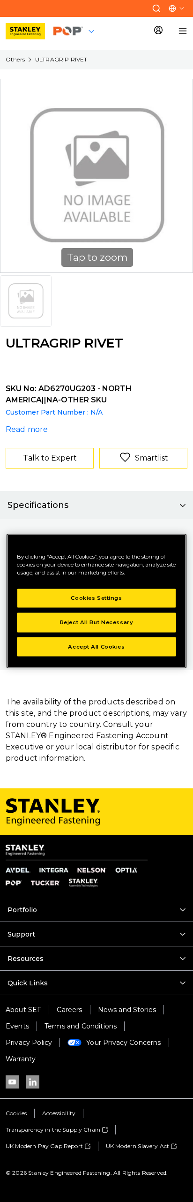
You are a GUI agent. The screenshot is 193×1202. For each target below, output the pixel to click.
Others (15, 59)
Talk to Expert (50, 458)
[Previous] (13, 176)
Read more (27, 429)
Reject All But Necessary (97, 622)
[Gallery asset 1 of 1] (26, 301)
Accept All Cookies (96, 646)
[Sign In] (158, 31)
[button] (156, 8)
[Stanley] (25, 31)
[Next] (180, 176)
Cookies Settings (96, 597)
